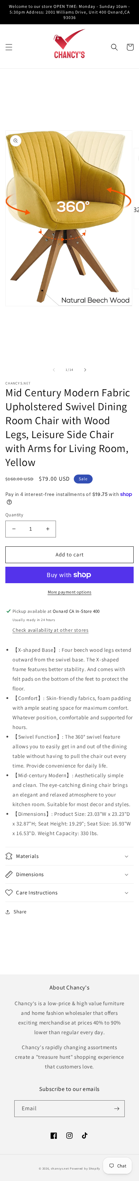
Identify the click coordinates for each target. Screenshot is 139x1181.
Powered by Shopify (85, 1168)
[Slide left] (54, 370)
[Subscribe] (116, 1108)
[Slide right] (85, 370)
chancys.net (60, 1168)
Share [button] (20, 911)
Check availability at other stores (50, 630)
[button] (9, 47)
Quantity (14, 515)
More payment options (70, 592)
